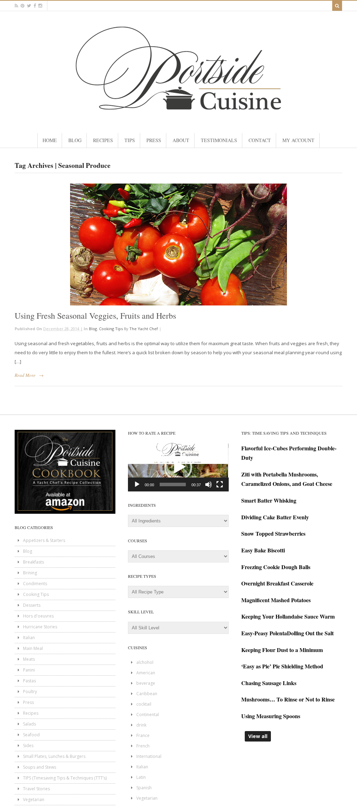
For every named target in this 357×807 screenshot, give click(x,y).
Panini (29, 670)
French (143, 746)
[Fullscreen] (219, 484)
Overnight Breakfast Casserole (277, 583)
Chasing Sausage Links (268, 683)
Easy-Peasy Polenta (264, 633)
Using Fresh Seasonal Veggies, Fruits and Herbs (95, 315)
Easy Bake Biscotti (263, 550)
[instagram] (40, 5)
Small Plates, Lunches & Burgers (54, 756)
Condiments (35, 584)
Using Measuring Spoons (270, 716)
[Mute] (208, 484)
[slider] (173, 484)
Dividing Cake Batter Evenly (275, 517)
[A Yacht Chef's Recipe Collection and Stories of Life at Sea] (178, 115)
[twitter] (29, 5)
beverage (145, 683)
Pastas (29, 681)
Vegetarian (33, 799)
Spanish (144, 788)
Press (28, 702)
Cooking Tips (111, 328)
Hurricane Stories (40, 627)
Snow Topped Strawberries (273, 533)
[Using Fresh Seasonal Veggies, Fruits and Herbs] (178, 244)
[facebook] (34, 5)
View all (257, 736)
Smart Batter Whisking (268, 500)
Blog (93, 328)
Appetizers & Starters (44, 540)
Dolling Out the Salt (310, 633)
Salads (29, 724)
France (143, 735)
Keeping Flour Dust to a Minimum (282, 650)
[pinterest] (22, 5)
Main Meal (33, 648)
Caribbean (146, 694)
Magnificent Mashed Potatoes (276, 600)
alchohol (144, 662)
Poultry (30, 692)
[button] (178, 467)
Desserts (31, 605)
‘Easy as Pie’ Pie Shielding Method (282, 666)
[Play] (137, 484)
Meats (29, 659)
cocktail (143, 704)
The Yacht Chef (143, 328)
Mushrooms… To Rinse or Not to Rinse (288, 699)
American (145, 673)
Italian (29, 638)
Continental (147, 714)
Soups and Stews (39, 767)
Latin (141, 777)
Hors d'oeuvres (38, 616)
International (148, 756)
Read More (25, 375)
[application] (178, 467)
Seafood (31, 735)
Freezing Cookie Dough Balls (275, 567)
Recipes (30, 713)
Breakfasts (33, 562)
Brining (30, 573)
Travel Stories (36, 789)
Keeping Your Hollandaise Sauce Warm (288, 616)
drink (141, 725)
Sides (28, 745)
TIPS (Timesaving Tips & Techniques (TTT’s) (65, 778)
